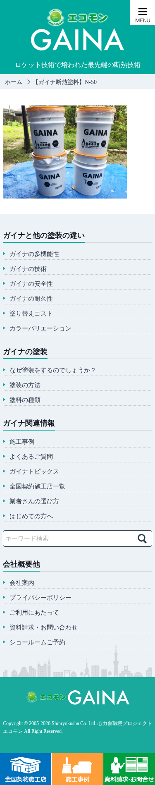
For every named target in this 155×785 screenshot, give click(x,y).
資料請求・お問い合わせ (44, 628)
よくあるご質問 (31, 457)
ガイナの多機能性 (34, 254)
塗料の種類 (25, 400)
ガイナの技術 (28, 269)
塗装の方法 (25, 385)
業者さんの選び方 (34, 501)
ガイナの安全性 (31, 284)
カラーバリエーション (41, 328)
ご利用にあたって (34, 613)
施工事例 (22, 442)
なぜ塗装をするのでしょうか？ (53, 370)
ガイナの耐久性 (31, 299)
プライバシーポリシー (41, 598)
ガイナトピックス (34, 472)
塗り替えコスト (31, 314)
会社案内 (22, 583)
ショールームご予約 (37, 642)
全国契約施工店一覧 (37, 486)
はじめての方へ (31, 516)
